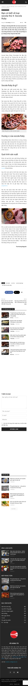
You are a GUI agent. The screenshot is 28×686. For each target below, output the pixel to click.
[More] (21, 292)
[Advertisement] (14, 265)
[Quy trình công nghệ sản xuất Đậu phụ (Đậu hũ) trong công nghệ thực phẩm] (5, 568)
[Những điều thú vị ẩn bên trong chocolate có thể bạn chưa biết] (5, 344)
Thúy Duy (12, 324)
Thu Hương (7, 22)
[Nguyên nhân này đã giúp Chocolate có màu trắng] (5, 322)
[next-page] (5, 357)
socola (3, 168)
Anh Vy (11, 317)
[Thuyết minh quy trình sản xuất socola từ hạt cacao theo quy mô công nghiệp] (5, 315)
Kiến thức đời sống (10, 6)
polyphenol (4, 185)
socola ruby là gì (19, 283)
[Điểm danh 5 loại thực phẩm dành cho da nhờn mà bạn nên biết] (5, 337)
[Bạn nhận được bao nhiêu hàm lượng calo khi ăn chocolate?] (5, 330)
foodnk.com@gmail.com (11, 662)
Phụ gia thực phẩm (4, 354)
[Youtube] (17, 672)
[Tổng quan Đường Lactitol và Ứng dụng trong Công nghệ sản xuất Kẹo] (5, 351)
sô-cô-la (13, 283)
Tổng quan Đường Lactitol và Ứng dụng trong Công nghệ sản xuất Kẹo (18, 351)
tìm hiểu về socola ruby (6, 285)
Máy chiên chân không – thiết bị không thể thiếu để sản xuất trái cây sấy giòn (17, 553)
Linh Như (12, 345)
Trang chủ (3, 6)
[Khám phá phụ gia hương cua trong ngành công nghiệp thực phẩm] (5, 495)
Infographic (4, 317)
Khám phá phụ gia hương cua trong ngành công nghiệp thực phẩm (17, 495)
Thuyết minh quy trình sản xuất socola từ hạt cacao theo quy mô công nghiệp (18, 314)
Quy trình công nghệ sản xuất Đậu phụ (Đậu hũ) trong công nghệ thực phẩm (18, 568)
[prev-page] (2, 357)
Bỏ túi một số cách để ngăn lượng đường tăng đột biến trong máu (7, 302)
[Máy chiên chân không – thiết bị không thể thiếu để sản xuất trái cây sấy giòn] (5, 553)
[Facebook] (10, 672)
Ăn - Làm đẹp (4, 339)
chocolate (8, 283)
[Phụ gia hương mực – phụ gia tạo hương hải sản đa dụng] (5, 488)
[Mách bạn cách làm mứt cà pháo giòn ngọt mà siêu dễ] (5, 480)
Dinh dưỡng (4, 331)
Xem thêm (13, 509)
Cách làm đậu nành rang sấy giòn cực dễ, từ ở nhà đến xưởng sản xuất (18, 560)
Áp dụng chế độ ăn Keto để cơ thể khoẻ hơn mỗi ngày (21, 302)
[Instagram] (14, 672)
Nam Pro (12, 354)
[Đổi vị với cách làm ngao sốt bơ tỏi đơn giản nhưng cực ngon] (5, 503)
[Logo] (14, 2)
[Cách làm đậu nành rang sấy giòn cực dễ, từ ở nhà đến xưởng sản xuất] (5, 560)
